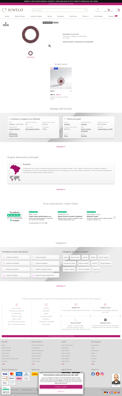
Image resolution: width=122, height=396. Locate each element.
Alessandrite (95, 351)
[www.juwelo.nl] (112, 392)
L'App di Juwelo (16, 319)
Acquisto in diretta (16, 316)
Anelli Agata (65, 348)
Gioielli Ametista (36, 353)
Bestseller (61, 16)
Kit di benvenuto (16, 314)
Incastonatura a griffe (105, 129)
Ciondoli (85, 257)
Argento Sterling (14, 129)
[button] (98, 10)
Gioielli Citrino (36, 361)
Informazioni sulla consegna (16, 322)
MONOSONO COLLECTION (13, 135)
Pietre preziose (75, 257)
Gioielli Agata (35, 348)
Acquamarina (95, 345)
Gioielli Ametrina (36, 356)
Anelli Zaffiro (5, 356)
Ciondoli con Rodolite (84, 269)
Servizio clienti (76, 323)
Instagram (102, 374)
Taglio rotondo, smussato (86, 130)
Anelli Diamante (6, 348)
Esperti (46, 314)
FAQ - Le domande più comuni (16, 324)
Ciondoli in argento (69, 269)
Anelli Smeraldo (6, 351)
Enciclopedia (98, 16)
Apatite (93, 361)
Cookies (37, 390)
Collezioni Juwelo (36, 16)
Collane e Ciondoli (83, 263)
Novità (50, 16)
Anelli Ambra (65, 351)
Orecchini (4, 361)
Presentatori (46, 311)
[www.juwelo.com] (118, 392)
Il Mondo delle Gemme (45, 322)
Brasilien (84, 136)
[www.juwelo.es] (115, 392)
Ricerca (85, 10)
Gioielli (7, 16)
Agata (93, 348)
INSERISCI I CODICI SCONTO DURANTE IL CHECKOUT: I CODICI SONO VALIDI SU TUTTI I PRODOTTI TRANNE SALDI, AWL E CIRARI (61, 1)
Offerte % (86, 16)
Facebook (93, 374)
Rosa (66, 136)
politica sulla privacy (60, 383)
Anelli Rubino (5, 353)
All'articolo (60, 147)
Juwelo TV (112, 16)
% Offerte (94, 263)
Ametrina (94, 356)
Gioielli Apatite (36, 359)
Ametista (94, 359)
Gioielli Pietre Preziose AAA (10, 359)
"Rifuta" (60, 380)
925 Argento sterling (32, 129)
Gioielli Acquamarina (38, 345)
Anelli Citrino (65, 361)
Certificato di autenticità (16, 311)
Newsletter (46, 319)
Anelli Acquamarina (67, 345)
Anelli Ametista (65, 353)
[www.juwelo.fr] (108, 392)
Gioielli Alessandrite (37, 351)
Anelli (3, 345)
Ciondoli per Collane (69, 263)
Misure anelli (46, 324)
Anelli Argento (65, 359)
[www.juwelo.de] (105, 392)
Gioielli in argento (104, 257)
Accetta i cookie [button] (61, 387)
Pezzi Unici (73, 16)
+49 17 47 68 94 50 (75, 326)
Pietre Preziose (20, 16)
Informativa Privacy (27, 390)
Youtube (97, 374)
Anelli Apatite (65, 356)
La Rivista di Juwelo (46, 316)
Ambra (93, 353)
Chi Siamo (46, 308)
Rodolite (67, 124)
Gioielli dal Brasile (105, 263)
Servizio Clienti (16, 308)
